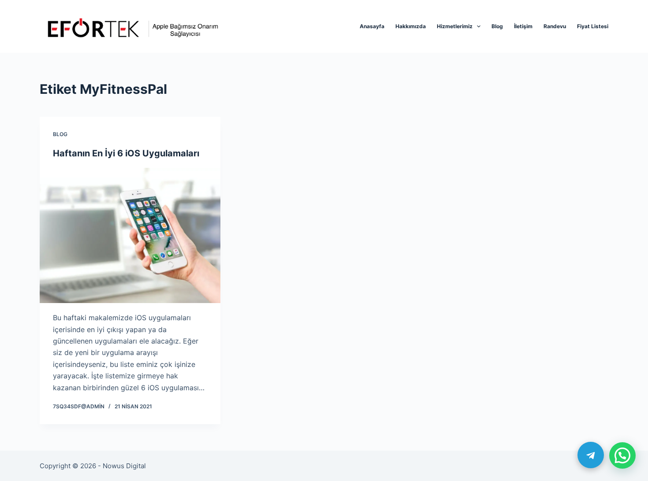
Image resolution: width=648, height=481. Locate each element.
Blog (497, 26)
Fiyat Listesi (592, 26)
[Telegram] (590, 455)
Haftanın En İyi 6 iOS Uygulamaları (126, 153)
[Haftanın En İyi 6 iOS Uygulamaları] (130, 235)
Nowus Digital (124, 466)
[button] (622, 455)
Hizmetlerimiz (455, 26)
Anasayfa (372, 26)
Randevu (555, 26)
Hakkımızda (410, 26)
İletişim (523, 26)
